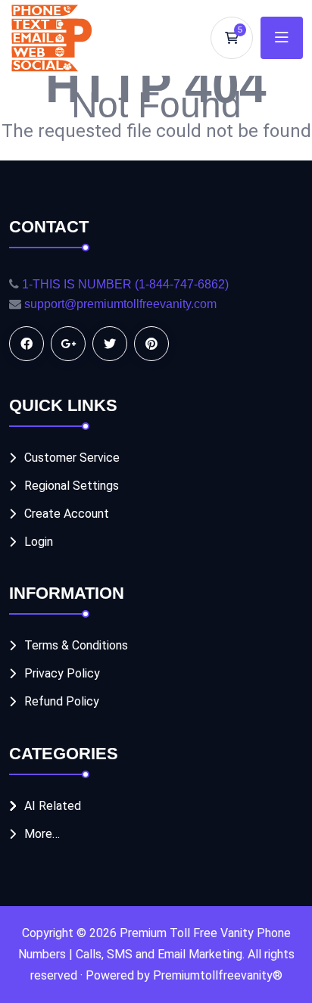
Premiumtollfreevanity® (217, 975)
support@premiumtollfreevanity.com (120, 303)
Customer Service (72, 457)
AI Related (52, 806)
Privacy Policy (62, 673)
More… (42, 834)
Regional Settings (71, 485)
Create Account (66, 513)
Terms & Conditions (76, 645)
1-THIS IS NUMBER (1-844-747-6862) (125, 284)
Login (38, 541)
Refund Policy (61, 701)
